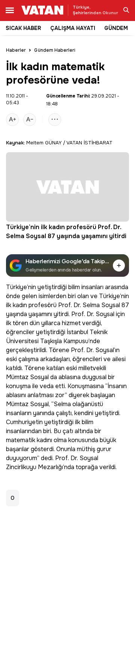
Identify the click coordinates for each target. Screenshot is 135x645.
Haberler (16, 50)
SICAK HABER (23, 28)
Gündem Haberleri (54, 50)
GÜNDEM (116, 28)
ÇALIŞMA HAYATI (72, 28)
